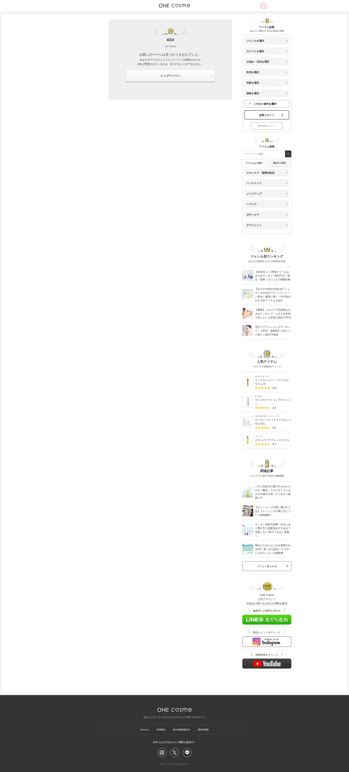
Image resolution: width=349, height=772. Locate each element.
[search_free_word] (288, 154)
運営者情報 (203, 730)
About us (144, 730)
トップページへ (170, 75)
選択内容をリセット (267, 126)
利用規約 (161, 730)
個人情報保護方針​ (181, 730)
